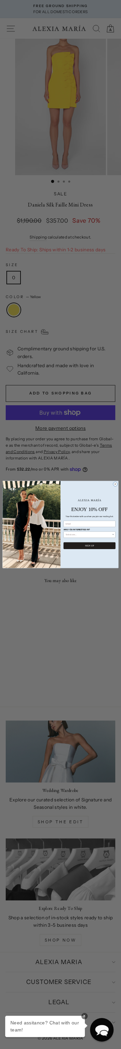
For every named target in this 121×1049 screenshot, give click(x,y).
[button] (102, 1030)
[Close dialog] (115, 484)
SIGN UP (89, 545)
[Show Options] (113, 535)
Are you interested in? (77, 530)
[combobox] (89, 535)
